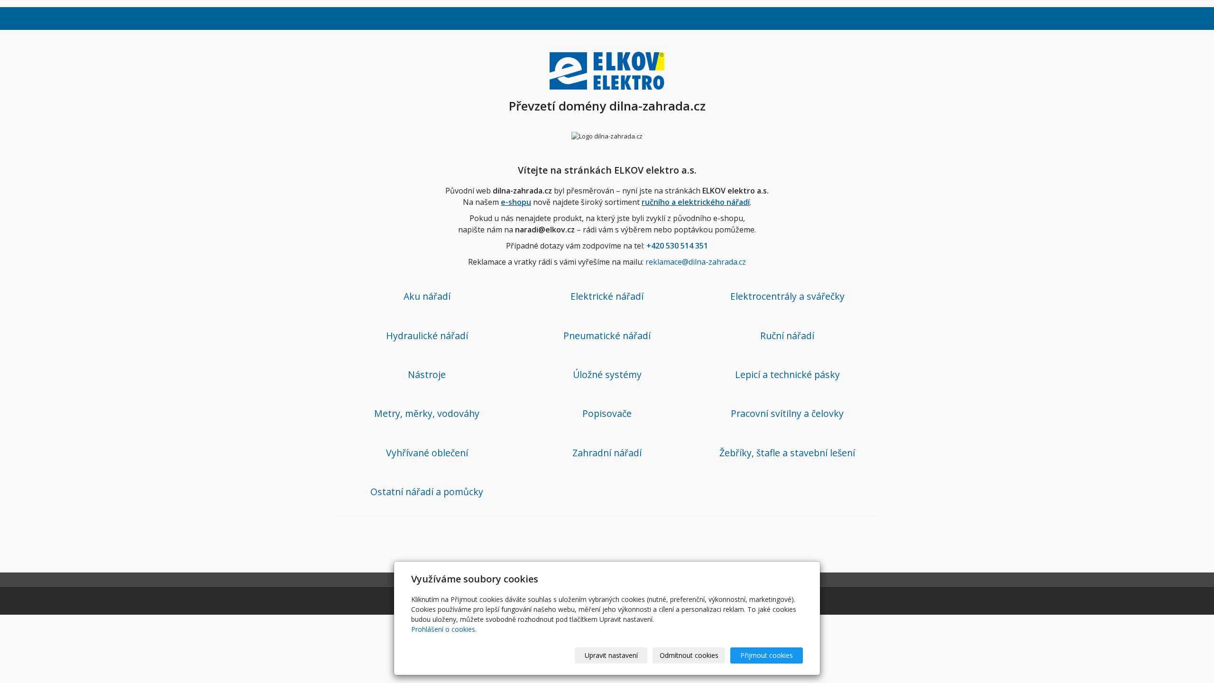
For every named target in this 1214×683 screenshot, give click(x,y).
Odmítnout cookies (689, 655)
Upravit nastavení (611, 655)
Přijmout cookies (766, 655)
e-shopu (516, 202)
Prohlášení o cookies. (444, 629)
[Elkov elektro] (607, 69)
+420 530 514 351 (677, 245)
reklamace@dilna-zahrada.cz (695, 262)
